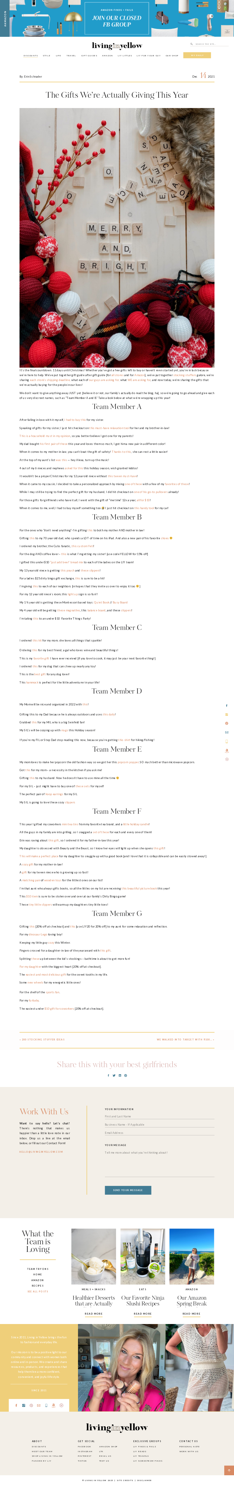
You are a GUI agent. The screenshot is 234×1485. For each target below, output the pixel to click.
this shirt (124, 740)
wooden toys (52, 880)
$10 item (32, 896)
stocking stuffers (184, 375)
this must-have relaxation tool (109, 428)
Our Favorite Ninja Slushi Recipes (142, 1301)
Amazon (139, 375)
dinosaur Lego (38, 934)
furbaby (34, 1000)
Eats (142, 1289)
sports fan (52, 992)
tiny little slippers (40, 904)
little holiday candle (136, 824)
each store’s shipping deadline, (50, 380)
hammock (32, 682)
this (90, 530)
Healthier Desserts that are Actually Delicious (94, 1304)
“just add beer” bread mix (66, 562)
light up (73, 594)
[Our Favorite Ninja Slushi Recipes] (143, 1257)
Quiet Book (101, 602)
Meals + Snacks (93, 1289)
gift (24, 872)
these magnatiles (68, 610)
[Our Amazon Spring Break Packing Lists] (191, 1257)
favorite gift (41, 658)
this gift (53, 840)
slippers (126, 610)
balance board (96, 610)
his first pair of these (54, 444)
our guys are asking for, (104, 380)
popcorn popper (128, 762)
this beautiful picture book (139, 888)
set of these (101, 832)
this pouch (67, 570)
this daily (109, 714)
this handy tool (144, 508)
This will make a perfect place (39, 856)
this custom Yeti (82, 546)
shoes (165, 538)
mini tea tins (70, 824)
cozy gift (28, 864)
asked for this (74, 468)
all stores (118, 375)
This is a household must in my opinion (45, 436)
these (35, 958)
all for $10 (143, 500)
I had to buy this (75, 419)
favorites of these (177, 484)
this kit (37, 640)
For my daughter (30, 966)
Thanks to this (121, 452)
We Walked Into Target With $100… (184, 1039)
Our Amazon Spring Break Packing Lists (192, 1304)
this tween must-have (122, 476)
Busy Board (120, 602)
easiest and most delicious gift (46, 974)
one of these (133, 484)
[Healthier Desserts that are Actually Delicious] (93, 1257)
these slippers (90, 570)
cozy (51, 942)
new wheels (35, 982)
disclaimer (144, 1480)
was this (61, 460)
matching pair (31, 880)
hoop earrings (54, 794)
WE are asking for (139, 380)
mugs (64, 730)
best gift (40, 674)
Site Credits (124, 1480)
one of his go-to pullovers (151, 492)
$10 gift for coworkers (59, 1008)
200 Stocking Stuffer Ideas (43, 1039)
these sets (83, 786)
